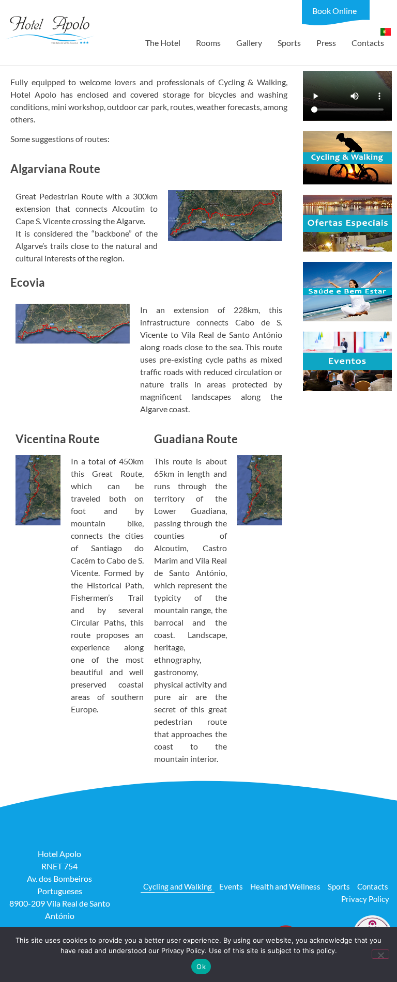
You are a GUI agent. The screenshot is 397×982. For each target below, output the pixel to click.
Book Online (334, 10)
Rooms (208, 43)
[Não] (380, 954)
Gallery (249, 43)
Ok (201, 966)
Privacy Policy (365, 898)
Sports (289, 43)
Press (326, 43)
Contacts (368, 43)
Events (231, 886)
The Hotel (162, 43)
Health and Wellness (285, 886)
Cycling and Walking (177, 886)
